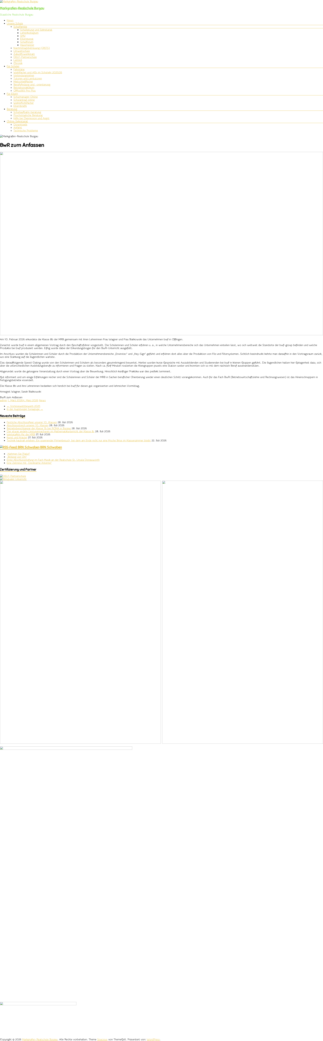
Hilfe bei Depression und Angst (31, 118)
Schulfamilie (20, 26)
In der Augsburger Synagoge (25, 409)
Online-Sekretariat (17, 121)
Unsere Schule (15, 23)
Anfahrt (17, 127)
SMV (23, 35)
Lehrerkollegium (29, 32)
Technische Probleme (25, 130)
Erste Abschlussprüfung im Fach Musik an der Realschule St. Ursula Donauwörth (53, 459)
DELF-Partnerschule (25, 57)
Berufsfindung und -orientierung (31, 84)
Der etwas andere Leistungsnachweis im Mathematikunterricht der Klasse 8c (50, 431)
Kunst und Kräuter (17, 437)
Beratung (12, 109)
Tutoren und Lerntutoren (27, 78)
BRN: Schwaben (51, 447)
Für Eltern (12, 93)
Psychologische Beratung (28, 115)
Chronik (17, 63)
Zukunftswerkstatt (24, 54)
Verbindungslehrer (23, 75)
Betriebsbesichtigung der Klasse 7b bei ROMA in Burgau (39, 428)
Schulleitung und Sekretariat (36, 29)
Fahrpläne (19, 69)
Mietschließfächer (23, 81)
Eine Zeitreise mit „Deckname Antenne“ (29, 462)
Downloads (20, 124)
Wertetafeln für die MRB (21, 434)
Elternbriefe (20, 106)
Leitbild (17, 60)
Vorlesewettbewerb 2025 (23, 406)
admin (3, 400)
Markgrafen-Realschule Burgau (22, 8)
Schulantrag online (24, 99)
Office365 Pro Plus (24, 90)
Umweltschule (21, 51)
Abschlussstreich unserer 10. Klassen (27, 425)
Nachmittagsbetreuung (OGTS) (31, 48)
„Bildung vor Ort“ (17, 456)
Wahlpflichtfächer (23, 102)
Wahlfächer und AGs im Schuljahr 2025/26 (37, 72)
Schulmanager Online (25, 96)
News (10, 20)
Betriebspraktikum (23, 87)
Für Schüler (13, 66)
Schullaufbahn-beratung (27, 112)
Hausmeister (27, 45)
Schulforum (26, 41)
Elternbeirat (26, 38)
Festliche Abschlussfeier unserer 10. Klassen (32, 422)
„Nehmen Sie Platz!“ (18, 453)
